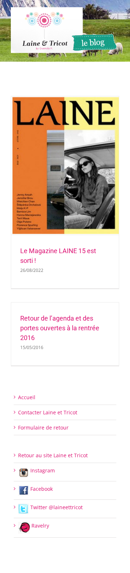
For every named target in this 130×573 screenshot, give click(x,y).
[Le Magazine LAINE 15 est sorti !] (65, 165)
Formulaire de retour (43, 427)
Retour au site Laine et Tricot (53, 455)
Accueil (26, 397)
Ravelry (39, 525)
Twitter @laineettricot (56, 507)
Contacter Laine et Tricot (47, 412)
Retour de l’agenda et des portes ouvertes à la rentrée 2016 (59, 327)
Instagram (42, 470)
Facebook (41, 488)
